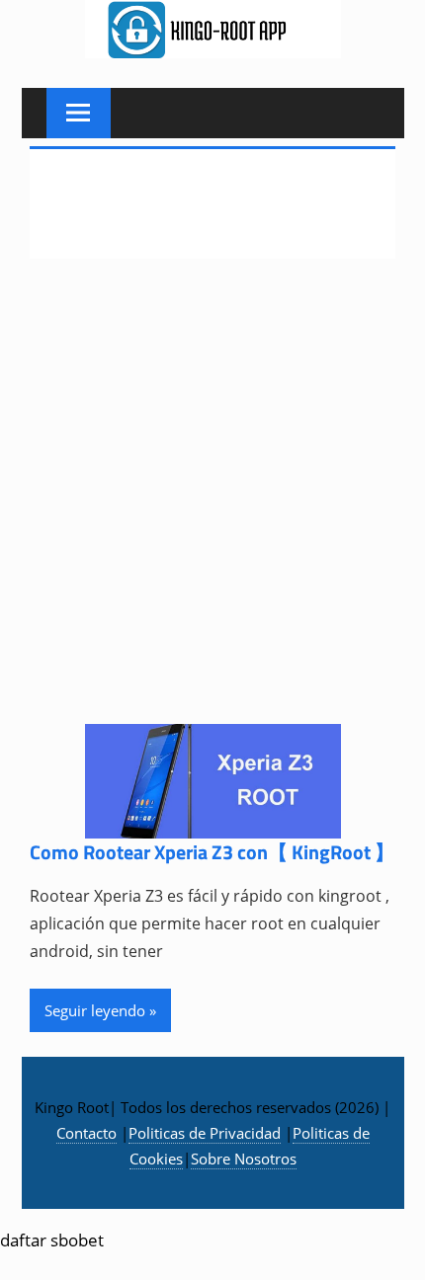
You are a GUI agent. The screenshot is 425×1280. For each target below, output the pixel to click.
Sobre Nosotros (244, 1158)
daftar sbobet (52, 1240)
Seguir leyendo (94, 1010)
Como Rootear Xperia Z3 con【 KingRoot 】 (212, 852)
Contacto (86, 1133)
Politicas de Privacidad (204, 1133)
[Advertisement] (212, 503)
